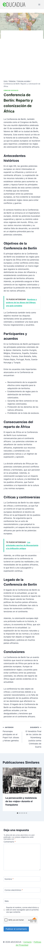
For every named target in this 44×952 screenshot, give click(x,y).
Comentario (10, 842)
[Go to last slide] (6, 789)
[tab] (17, 813)
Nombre (9, 879)
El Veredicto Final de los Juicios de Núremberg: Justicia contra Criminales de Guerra (33, 737)
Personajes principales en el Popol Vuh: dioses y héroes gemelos (11, 734)
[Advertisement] (22, 56)
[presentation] (22, 780)
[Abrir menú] (39, 4)
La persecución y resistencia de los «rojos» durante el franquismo (21, 801)
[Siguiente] (37, 789)
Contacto (27, 942)
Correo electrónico (14, 890)
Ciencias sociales (11, 90)
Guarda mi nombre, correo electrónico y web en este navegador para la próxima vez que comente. (22, 909)
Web (7, 901)
